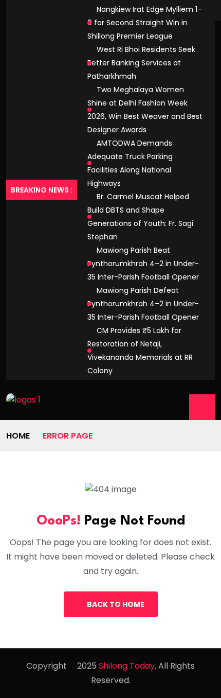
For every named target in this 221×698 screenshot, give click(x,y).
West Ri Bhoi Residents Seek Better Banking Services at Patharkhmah (141, 62)
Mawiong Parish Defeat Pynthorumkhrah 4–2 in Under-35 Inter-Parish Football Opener (143, 303)
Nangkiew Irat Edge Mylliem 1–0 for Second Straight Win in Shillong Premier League (144, 22)
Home (18, 436)
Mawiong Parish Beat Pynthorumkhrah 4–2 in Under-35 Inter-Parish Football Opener (143, 263)
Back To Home (115, 604)
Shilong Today (127, 666)
